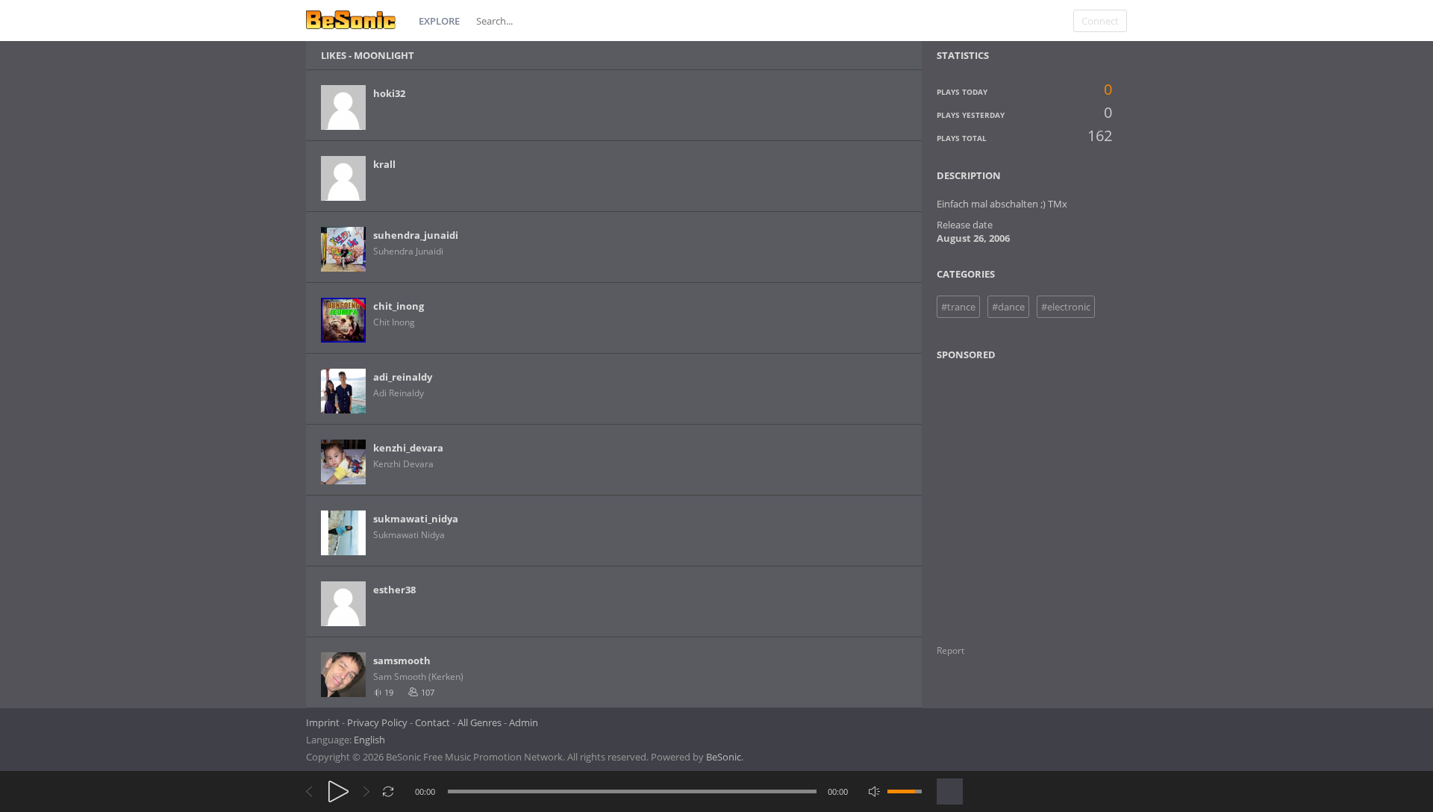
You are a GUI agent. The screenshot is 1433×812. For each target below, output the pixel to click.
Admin (523, 722)
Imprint (323, 722)
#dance (1008, 306)
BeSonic (723, 756)
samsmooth (402, 660)
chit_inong (398, 306)
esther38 (394, 589)
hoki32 (389, 93)
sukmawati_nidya (415, 518)
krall (384, 164)
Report (950, 650)
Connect (1100, 21)
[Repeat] (388, 791)
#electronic (1065, 306)
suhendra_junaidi (415, 235)
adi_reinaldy (402, 377)
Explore (439, 21)
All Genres (480, 722)
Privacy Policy (377, 722)
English (369, 739)
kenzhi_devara (408, 448)
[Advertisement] (1009, 493)
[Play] (338, 791)
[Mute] (874, 791)
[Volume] (904, 791)
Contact (432, 722)
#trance (958, 306)
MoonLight (384, 55)
